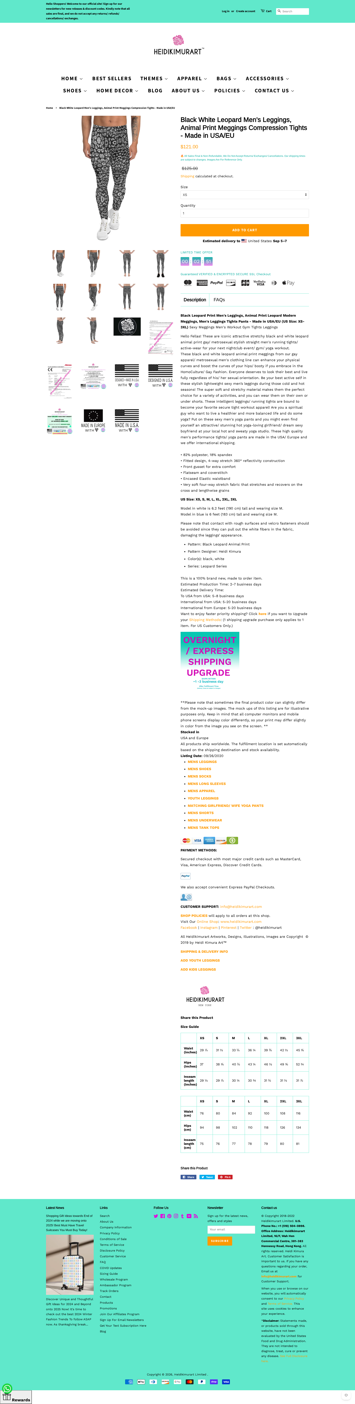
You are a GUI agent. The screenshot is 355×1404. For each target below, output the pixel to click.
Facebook (189, 927)
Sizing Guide (109, 1274)
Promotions (108, 1308)
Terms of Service (112, 1245)
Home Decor (115, 90)
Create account (245, 11)
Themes (152, 78)
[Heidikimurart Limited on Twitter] (156, 1217)
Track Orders (109, 1291)
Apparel (190, 78)
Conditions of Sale (113, 1239)
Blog (155, 90)
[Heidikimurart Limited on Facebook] (162, 1217)
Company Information (116, 1227)
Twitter (246, 927)
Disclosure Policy (112, 1250)
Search (105, 1216)
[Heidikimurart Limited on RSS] (196, 1217)
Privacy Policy (110, 1233)
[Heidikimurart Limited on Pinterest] (169, 1217)
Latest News (55, 1207)
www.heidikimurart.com (241, 922)
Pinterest (228, 927)
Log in (225, 11)
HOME (70, 78)
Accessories (265, 78)
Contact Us (273, 90)
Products (106, 1302)
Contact (105, 1297)
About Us (186, 90)
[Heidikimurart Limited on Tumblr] (182, 1217)
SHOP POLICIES (194, 916)
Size (184, 187)
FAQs (219, 299)
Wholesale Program (114, 1279)
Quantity (188, 205)
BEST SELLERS (111, 78)
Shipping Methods (205, 620)
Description (195, 299)
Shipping (187, 176)
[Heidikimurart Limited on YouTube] (189, 1217)
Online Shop (207, 922)
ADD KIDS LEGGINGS (198, 969)
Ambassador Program (115, 1285)
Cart (268, 11)
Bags (225, 78)
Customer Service (113, 1256)
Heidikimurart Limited (190, 1374)
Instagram (209, 927)
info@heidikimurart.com (241, 907)
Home (49, 108)
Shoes (73, 90)
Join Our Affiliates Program (119, 1314)
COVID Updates (111, 1268)
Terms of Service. (280, 1304)
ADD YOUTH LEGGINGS (200, 960)
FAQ (103, 1262)
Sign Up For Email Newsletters (122, 1320)
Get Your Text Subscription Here (123, 1325)
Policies (228, 90)
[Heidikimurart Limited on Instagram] (176, 1217)
